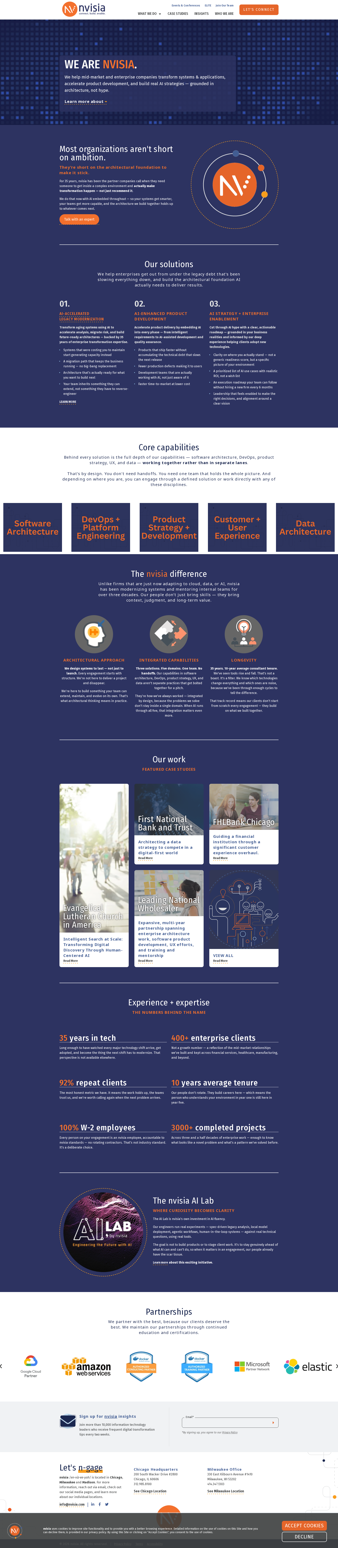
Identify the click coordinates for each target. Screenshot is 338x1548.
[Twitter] (107, 1505)
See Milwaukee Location (225, 1491)
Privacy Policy (229, 1432)
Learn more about (85, 101)
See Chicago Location (150, 1491)
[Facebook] (100, 1505)
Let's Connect (259, 9)
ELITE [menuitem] (208, 5)
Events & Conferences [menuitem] (186, 5)
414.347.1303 (215, 1484)
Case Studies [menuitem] (178, 14)
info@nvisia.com (71, 1505)
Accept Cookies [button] (304, 1526)
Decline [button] (304, 1537)
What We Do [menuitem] (147, 14)
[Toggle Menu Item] (159, 13)
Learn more (160, 1262)
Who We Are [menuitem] (224, 14)
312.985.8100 (143, 1484)
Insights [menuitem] (201, 14)
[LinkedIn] (92, 1505)
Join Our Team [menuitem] (225, 5)
